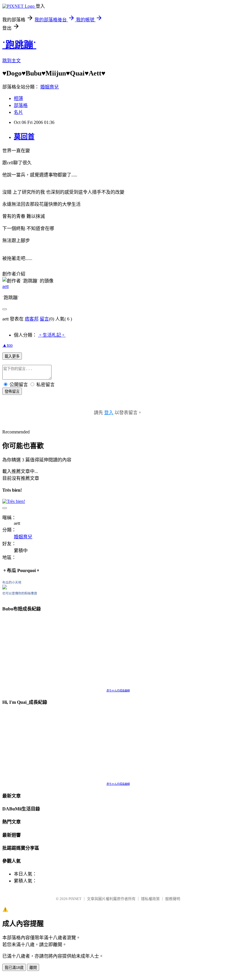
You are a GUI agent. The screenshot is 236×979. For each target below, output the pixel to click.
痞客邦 (32, 318)
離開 (33, 967)
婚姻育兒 (49, 86)
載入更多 (12, 356)
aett (5, 286)
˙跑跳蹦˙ (19, 44)
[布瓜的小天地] (4, 587)
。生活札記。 (52, 335)
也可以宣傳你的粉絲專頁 (19, 593)
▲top (7, 345)
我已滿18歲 (14, 967)
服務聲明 (172, 899)
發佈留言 (12, 391)
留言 (44, 318)
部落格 (21, 105)
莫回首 (24, 136)
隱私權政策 (150, 899)
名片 (18, 112)
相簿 (18, 98)
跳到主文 (11, 60)
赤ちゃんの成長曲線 (118, 690)
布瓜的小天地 (11, 582)
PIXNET (74, 899)
